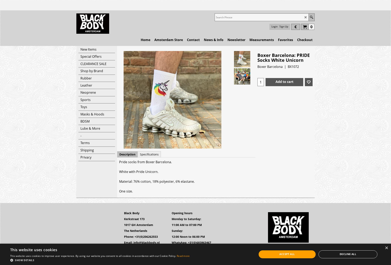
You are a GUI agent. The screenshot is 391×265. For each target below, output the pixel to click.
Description (127, 154)
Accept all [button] (287, 254)
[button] (100, 260)
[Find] (311, 17)
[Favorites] (309, 82)
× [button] (386, 248)
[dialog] (195, 254)
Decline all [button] (348, 254)
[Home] (92, 23)
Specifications (149, 154)
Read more (183, 256)
